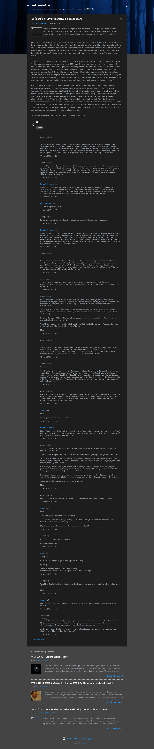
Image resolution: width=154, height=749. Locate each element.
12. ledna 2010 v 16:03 (48, 404)
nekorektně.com (42, 5)
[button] (121, 19)
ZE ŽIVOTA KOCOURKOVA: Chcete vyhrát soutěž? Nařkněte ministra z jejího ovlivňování (72, 683)
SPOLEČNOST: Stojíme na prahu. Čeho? (49, 657)
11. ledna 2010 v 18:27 (48, 197)
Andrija (42, 279)
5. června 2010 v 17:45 (48, 634)
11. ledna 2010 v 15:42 (48, 156)
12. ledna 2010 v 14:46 (48, 333)
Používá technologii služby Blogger (78, 739)
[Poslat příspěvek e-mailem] (37, 123)
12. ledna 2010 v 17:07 (48, 439)
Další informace (115, 676)
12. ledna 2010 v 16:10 (48, 421)
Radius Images (84, 743)
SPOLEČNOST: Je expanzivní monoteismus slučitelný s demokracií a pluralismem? (69, 709)
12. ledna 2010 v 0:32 (48, 247)
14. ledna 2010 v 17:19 (48, 609)
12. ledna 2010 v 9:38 (48, 272)
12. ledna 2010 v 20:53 (48, 547)
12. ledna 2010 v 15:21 (48, 384)
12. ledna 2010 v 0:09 (48, 223)
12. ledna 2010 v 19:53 (48, 488)
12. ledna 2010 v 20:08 (48, 502)
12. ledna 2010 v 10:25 (48, 290)
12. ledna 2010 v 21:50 (48, 574)
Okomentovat (39, 640)
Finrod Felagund (46, 184)
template (43, 600)
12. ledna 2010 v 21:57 (48, 594)
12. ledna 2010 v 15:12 (48, 357)
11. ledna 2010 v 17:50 (48, 177)
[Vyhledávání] (125, 6)
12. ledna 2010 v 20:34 (48, 529)
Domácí (40, 128)
